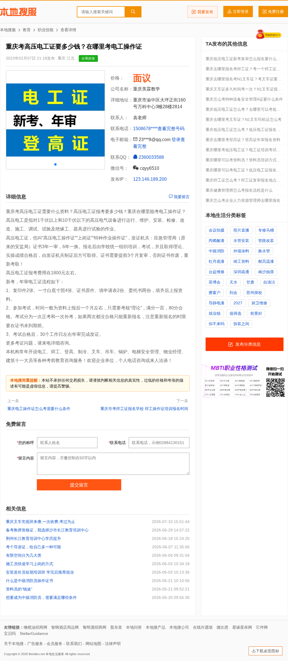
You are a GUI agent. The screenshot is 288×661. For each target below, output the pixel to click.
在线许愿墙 (203, 627)
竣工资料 (241, 261)
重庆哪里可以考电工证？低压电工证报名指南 (243, 171)
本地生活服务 (55, 654)
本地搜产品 (155, 627)
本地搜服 (18, 12)
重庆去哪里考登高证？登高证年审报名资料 (243, 139)
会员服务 (54, 643)
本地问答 (134, 627)
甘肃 (250, 282)
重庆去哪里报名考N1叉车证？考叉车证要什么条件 (244, 80)
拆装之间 (241, 324)
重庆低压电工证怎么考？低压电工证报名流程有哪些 (243, 131)
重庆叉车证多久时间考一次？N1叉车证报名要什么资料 (244, 90)
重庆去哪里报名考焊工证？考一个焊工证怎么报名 (243, 70)
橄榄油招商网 (35, 627)
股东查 (116, 627)
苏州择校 (254, 292)
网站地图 (93, 643)
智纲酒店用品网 (65, 627)
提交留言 (79, 485)
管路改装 (266, 240)
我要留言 (181, 196)
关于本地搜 (14, 643)
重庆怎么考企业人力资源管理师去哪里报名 (243, 200)
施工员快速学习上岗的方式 (29, 564)
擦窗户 (214, 292)
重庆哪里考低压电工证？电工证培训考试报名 (243, 151)
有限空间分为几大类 (23, 555)
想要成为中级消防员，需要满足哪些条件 (41, 597)
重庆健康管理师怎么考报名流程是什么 (239, 190)
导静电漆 (216, 303)
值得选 (235, 313)
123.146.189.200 (150, 179)
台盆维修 (216, 272)
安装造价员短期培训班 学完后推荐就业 (40, 572)
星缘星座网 (242, 627)
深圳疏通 (241, 272)
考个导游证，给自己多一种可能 (33, 547)
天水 (233, 282)
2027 (237, 303)
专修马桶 (266, 230)
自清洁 (269, 282)
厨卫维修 (259, 303)
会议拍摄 (216, 230)
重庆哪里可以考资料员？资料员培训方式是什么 (243, 161)
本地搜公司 (179, 627)
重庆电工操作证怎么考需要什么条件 (38, 408)
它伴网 (262, 627)
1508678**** (145, 128)
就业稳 (214, 313)
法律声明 (113, 643)
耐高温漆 (266, 261)
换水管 (264, 251)
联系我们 (74, 643)
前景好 (256, 313)
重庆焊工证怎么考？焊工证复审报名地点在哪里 (243, 181)
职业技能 (45, 30)
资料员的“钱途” (19, 589)
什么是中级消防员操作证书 (29, 580)
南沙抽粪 (266, 272)
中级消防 (216, 251)
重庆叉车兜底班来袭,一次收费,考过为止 (40, 521)
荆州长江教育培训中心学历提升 (33, 538)
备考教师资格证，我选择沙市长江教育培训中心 (47, 530)
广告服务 (35, 643)
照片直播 (241, 230)
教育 (27, 30)
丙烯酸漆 (216, 240)
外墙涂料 (241, 251)
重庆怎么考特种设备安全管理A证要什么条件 (244, 99)
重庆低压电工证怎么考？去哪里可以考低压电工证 (243, 110)
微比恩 (222, 627)
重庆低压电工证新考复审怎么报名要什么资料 (243, 60)
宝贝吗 (10, 633)
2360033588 (151, 157)
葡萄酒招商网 (94, 627)
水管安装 (241, 240)
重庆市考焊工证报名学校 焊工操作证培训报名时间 (144, 408)
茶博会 (214, 282)
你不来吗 (216, 324)
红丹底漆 (216, 261)
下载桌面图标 (267, 651)
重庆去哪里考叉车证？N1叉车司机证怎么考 (244, 119)
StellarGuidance (34, 633)
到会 (233, 292)
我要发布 (205, 12)
